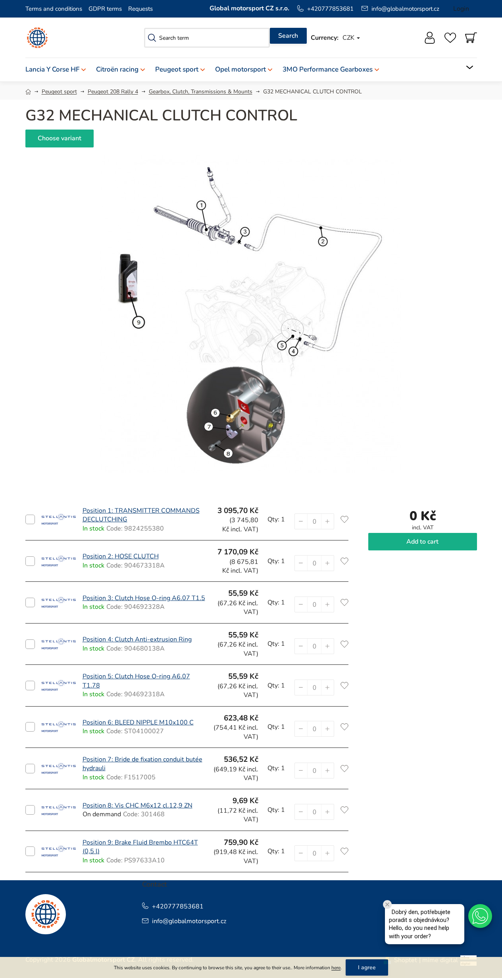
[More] (464, 67)
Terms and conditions (53, 9)
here (335, 967)
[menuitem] (58, 69)
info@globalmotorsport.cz (405, 9)
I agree (367, 967)
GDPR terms (105, 9)
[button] (327, 521)
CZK (349, 37)
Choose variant (59, 138)
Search (288, 36)
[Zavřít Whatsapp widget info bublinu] (387, 904)
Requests (140, 9)
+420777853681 (330, 9)
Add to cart (30, 519)
